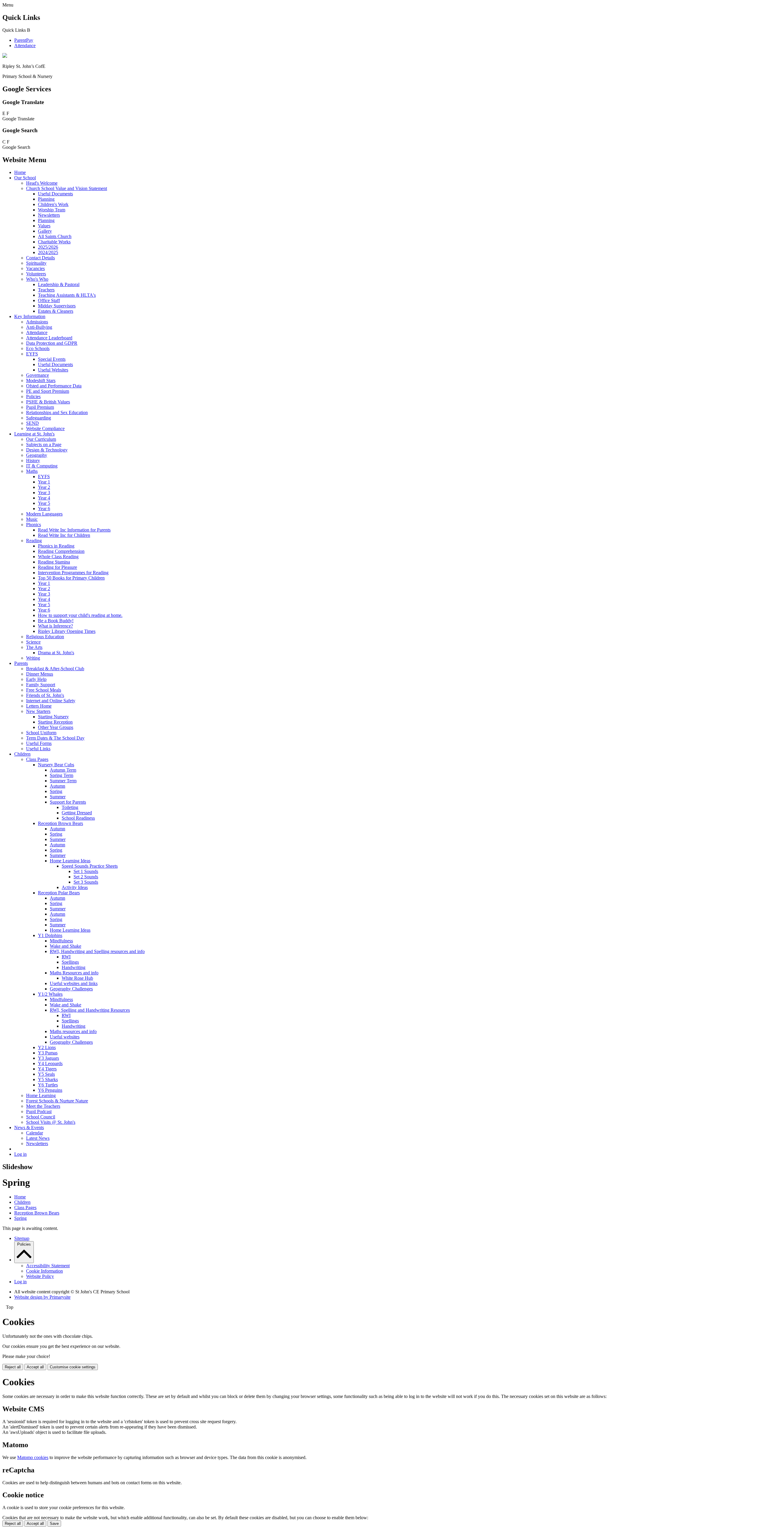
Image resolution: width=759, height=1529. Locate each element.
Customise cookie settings (72, 1367)
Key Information (29, 316)
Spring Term (61, 775)
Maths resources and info (73, 1031)
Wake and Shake (65, 946)
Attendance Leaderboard (49, 337)
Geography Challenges (71, 988)
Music (32, 519)
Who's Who (37, 279)
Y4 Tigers (47, 1068)
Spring (56, 791)
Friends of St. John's (45, 695)
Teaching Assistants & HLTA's (67, 295)
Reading (34, 540)
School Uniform (41, 732)
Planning (46, 199)
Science (33, 641)
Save (54, 1523)
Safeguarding (38, 417)
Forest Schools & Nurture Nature (57, 1100)
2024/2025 (48, 252)
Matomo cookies (32, 1457)
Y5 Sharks (48, 1079)
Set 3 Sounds (86, 882)
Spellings (70, 962)
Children (22, 753)
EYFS (32, 353)
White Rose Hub (77, 978)
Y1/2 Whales (50, 994)
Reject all (13, 1367)
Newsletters (49, 215)
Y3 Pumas (48, 1052)
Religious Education (45, 636)
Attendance (25, 45)
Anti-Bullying (39, 327)
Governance (37, 375)
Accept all (35, 1367)
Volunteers (36, 273)
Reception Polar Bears (59, 892)
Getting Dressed (77, 812)
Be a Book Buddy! (56, 620)
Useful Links (38, 748)
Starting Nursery (53, 716)
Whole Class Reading (58, 556)
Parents (21, 663)
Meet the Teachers (43, 1106)
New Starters (38, 711)
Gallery (45, 231)
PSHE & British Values (48, 401)
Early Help (36, 679)
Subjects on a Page (43, 444)
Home (20, 172)
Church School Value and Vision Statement (66, 188)
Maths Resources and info (74, 972)
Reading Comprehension (61, 551)
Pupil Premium (40, 407)
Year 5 (44, 503)
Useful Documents (55, 193)
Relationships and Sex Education (57, 412)
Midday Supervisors (57, 305)
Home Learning (41, 1095)
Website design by (42, 1297)
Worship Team (51, 209)
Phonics (33, 524)
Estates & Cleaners (55, 311)
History (33, 460)
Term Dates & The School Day (55, 737)
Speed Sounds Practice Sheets (90, 866)
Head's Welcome (42, 183)
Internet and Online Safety (50, 700)
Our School (25, 177)
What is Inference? (55, 625)
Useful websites (64, 1036)
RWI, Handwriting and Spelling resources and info (97, 951)
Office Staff (49, 300)
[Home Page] (4, 56)
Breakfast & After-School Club (55, 668)
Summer (58, 796)
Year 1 (44, 481)
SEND (32, 423)
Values (44, 225)
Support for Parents (68, 802)
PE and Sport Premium (47, 391)
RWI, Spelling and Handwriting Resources (90, 1010)
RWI (66, 956)
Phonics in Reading (56, 545)
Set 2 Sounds (86, 876)
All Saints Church (54, 236)
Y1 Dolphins (50, 935)
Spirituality (36, 263)
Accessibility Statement (48, 1265)
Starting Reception (55, 721)
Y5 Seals (46, 1074)
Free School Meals (43, 689)
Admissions (37, 321)
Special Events (52, 359)
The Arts (34, 647)
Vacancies (35, 268)
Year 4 (44, 497)
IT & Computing (42, 465)
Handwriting (73, 967)
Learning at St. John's (34, 433)
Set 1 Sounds (86, 871)
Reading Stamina (54, 561)
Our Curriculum (41, 439)
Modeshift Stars (40, 380)
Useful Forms (39, 743)
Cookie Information (44, 1270)
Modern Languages (44, 513)
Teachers (46, 289)
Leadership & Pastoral (58, 284)
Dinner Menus (39, 673)
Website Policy (40, 1276)
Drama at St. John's (56, 652)
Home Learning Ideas (70, 860)
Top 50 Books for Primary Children (71, 577)
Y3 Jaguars (48, 1058)
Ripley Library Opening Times (66, 631)
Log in (20, 1154)
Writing (33, 657)
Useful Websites (53, 369)
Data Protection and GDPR (51, 343)
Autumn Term (63, 770)
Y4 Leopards (50, 1063)
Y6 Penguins (50, 1090)
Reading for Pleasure (57, 567)
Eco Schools (38, 348)
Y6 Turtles (48, 1084)
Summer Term (63, 780)
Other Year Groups (55, 727)
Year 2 (44, 487)
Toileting (70, 807)
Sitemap (21, 1238)
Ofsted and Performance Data (54, 385)
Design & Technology (47, 449)
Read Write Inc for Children (64, 535)
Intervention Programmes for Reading (73, 572)
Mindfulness (61, 940)
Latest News (38, 1138)
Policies (33, 396)
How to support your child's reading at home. (80, 615)
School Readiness (78, 818)
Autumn (57, 786)
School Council (40, 1116)
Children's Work (53, 204)
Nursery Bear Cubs (56, 764)
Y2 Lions (47, 1047)
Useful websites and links (74, 983)
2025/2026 (48, 247)
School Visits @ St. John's (50, 1122)
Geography (36, 455)
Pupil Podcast (39, 1111)
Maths (32, 471)
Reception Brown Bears (60, 823)
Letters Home (39, 705)
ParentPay (23, 40)
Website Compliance (45, 428)
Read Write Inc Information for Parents (74, 529)
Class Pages (37, 759)
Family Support (40, 684)
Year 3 (44, 492)
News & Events (29, 1127)
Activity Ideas (75, 887)
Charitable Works (54, 241)
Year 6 (44, 508)
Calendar (34, 1132)
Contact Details (40, 257)
